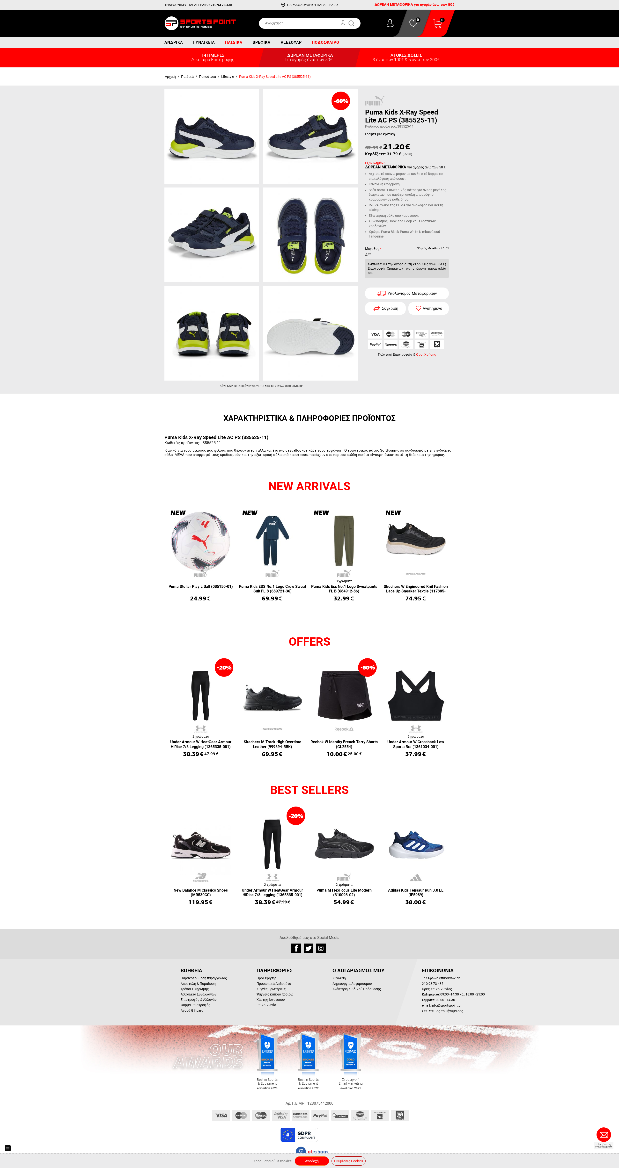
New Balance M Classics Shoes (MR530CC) (201, 892)
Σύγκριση (390, 308)
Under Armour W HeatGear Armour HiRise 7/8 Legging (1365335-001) (200, 744)
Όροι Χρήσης (426, 354)
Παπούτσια (207, 77)
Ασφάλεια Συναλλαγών (198, 994)
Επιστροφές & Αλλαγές (199, 1000)
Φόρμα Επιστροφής (195, 1005)
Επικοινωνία (266, 1005)
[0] (437, 26)
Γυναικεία (204, 42)
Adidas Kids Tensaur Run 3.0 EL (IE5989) (415, 892)
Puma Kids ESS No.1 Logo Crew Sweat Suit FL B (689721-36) (272, 588)
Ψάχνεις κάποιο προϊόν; (275, 994)
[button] (331, 1135)
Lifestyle (227, 77)
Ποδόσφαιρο (325, 42)
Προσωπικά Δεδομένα (274, 984)
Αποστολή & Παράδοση (198, 984)
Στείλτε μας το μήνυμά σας (442, 1011)
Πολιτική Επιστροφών (395, 354)
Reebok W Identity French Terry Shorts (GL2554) (344, 744)
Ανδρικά (173, 42)
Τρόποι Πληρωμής (195, 989)
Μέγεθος (372, 249)
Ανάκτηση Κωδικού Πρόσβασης (356, 989)
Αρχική (170, 77)
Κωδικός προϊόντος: (381, 126)
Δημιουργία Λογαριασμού (352, 984)
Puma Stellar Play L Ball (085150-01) (201, 586)
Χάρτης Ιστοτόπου (271, 1000)
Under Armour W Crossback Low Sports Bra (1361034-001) (415, 744)
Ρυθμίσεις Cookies (348, 1161)
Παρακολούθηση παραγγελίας (204, 978)
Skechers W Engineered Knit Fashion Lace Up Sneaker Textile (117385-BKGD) (416, 589)
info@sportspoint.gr (446, 1005)
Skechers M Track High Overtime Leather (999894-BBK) (272, 744)
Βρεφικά (262, 42)
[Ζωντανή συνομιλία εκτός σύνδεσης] (605, 1137)
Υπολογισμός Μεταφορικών (412, 293)
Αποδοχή (312, 1161)
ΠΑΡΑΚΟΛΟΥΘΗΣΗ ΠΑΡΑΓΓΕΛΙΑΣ (313, 5)
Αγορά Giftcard (192, 1010)
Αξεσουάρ (291, 42)
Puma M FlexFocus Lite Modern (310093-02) (344, 892)
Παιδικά (234, 42)
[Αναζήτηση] (356, 23)
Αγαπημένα (432, 308)
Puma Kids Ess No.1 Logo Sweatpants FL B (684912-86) (344, 588)
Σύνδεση (339, 978)
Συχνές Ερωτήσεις (271, 989)
